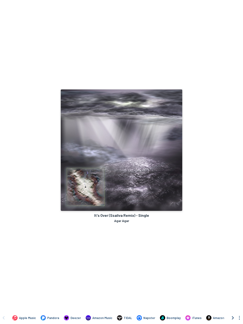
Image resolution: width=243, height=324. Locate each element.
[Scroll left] (3, 318)
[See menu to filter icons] (239, 318)
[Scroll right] (233, 318)
